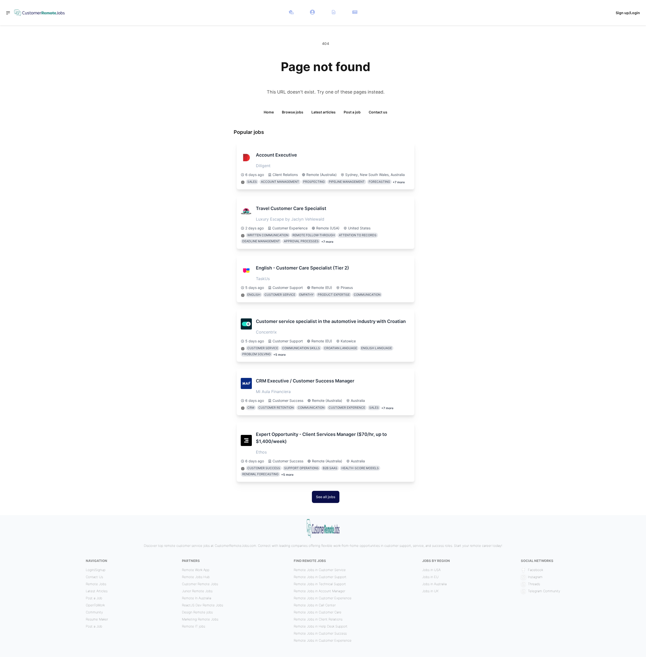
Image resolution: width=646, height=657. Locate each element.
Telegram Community (544, 591)
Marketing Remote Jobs (200, 619)
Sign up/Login (628, 13)
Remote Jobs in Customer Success (320, 633)
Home (269, 112)
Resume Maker (97, 619)
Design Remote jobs (197, 612)
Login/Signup (95, 570)
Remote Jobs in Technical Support (320, 584)
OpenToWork (95, 605)
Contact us (378, 112)
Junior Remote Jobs (197, 591)
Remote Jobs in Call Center (315, 605)
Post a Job (94, 598)
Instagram (535, 577)
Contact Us (94, 577)
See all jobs (325, 497)
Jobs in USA (431, 570)
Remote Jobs (96, 584)
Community (94, 612)
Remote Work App (195, 570)
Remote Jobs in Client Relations (318, 619)
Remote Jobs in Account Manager (319, 591)
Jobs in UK (430, 591)
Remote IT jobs (193, 626)
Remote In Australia (196, 598)
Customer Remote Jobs (200, 584)
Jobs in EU (430, 577)
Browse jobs (292, 112)
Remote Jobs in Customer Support (320, 577)
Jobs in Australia (434, 584)
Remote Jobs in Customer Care (317, 612)
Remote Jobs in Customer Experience (323, 598)
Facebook (535, 570)
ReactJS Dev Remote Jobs (202, 605)
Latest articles (323, 112)
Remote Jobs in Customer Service (320, 570)
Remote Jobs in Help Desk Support (320, 626)
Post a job (352, 112)
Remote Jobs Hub (196, 577)
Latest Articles (96, 591)
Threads (534, 584)
